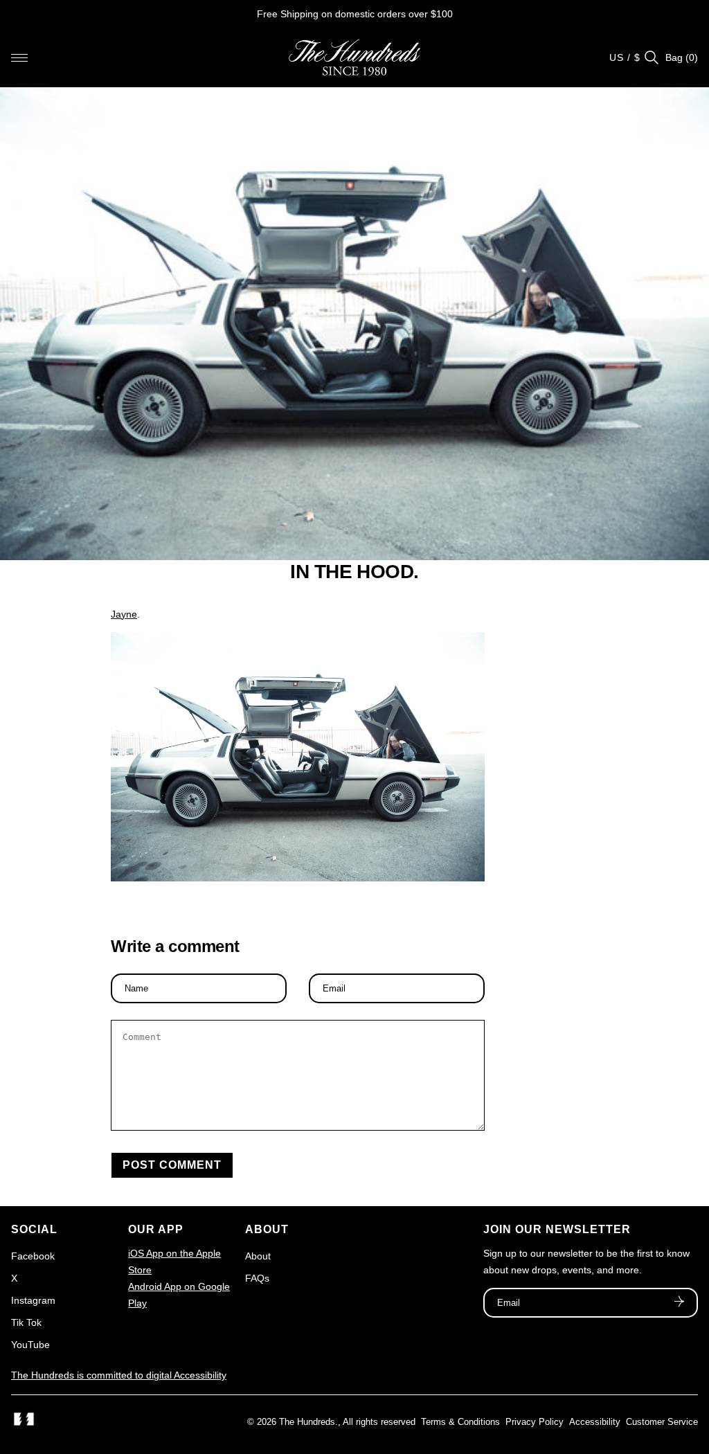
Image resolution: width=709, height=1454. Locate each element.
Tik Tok (26, 1322)
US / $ (624, 57)
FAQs (257, 1278)
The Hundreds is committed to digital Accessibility (118, 1375)
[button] (19, 57)
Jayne (124, 614)
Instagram (33, 1300)
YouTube (30, 1344)
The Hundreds (307, 1422)
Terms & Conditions (460, 1422)
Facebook (33, 1256)
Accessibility (594, 1422)
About (258, 1256)
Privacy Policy (534, 1422)
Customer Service (662, 1422)
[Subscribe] (679, 1303)
